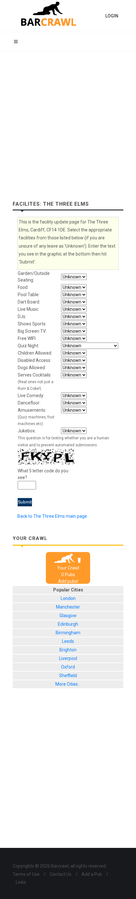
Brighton (68, 649)
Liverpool (68, 658)
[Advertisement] (68, 122)
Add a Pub (92, 874)
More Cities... (68, 684)
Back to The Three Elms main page (52, 516)
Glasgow (68, 615)
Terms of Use (26, 874)
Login (111, 15)
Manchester (68, 606)
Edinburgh (68, 624)
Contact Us (60, 874)
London (68, 598)
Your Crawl (68, 567)
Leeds (68, 641)
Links (21, 882)
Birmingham (68, 632)
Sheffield (68, 675)
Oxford (68, 666)
